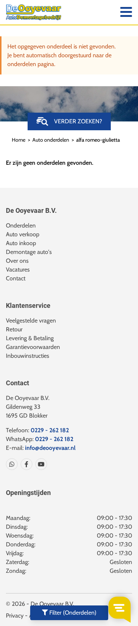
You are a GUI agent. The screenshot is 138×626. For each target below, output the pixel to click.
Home (18, 140)
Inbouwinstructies (27, 355)
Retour (14, 329)
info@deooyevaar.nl (50, 447)
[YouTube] (39, 464)
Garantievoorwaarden (33, 346)
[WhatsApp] (12, 464)
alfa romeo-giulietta (98, 140)
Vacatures (18, 269)
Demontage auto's (29, 251)
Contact (15, 278)
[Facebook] (25, 464)
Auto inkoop (21, 243)
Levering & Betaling (30, 338)
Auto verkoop (22, 234)
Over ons (17, 260)
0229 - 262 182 (50, 430)
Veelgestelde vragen (31, 320)
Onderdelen (21, 225)
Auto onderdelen (50, 140)
